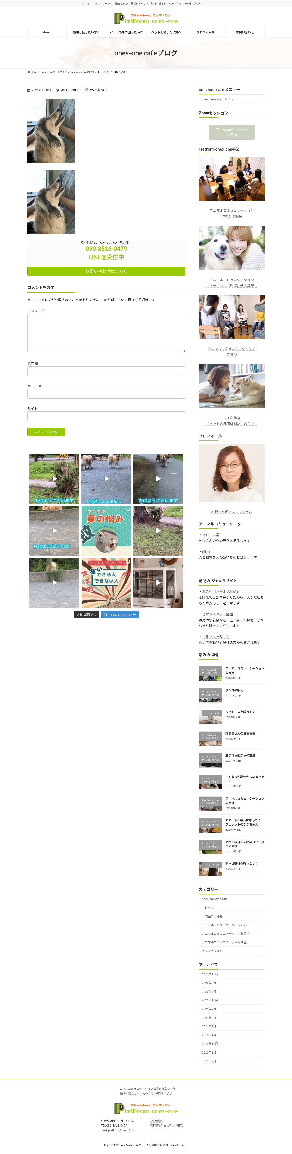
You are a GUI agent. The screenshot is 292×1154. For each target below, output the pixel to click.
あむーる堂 (210, 535)
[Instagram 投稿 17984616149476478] (54, 479)
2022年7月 (209, 991)
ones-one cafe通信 (214, 899)
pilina (206, 551)
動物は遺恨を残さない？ (241, 863)
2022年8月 (209, 983)
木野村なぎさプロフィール (231, 512)
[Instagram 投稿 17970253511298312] (54, 531)
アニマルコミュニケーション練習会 (226, 933)
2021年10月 (210, 1000)
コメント (36, 311)
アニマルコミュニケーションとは (224, 925)
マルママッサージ (216, 637)
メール (34, 386)
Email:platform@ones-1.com (118, 1130)
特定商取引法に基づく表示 (166, 1125)
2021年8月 (209, 1018)
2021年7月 (209, 1026)
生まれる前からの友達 (240, 755)
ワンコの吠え (234, 690)
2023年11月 (210, 974)
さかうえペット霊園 (217, 614)
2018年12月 (210, 1043)
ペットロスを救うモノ (240, 712)
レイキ (209, 907)
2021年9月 (209, 1009)
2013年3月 (209, 1061)
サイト (32, 408)
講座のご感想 (214, 916)
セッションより (212, 951)
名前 (32, 363)
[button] (232, 132)
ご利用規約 (156, 1121)
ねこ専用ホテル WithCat (220, 591)
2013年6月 (209, 1052)
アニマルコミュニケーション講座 (224, 942)
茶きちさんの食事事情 (240, 733)
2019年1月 (209, 1035)
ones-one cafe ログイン (218, 99)
